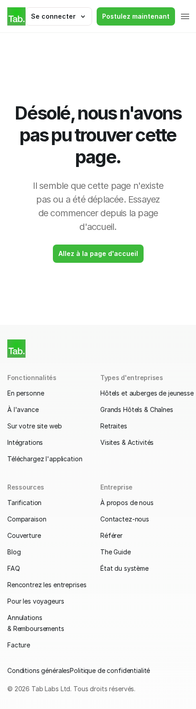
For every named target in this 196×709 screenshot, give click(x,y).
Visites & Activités (127, 442)
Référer (111, 535)
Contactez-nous (124, 519)
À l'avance (23, 409)
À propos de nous (127, 502)
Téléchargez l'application (45, 459)
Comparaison (26, 519)
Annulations (24, 617)
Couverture (24, 535)
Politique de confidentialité (110, 670)
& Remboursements (35, 628)
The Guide (115, 552)
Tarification (24, 502)
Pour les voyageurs (35, 601)
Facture (18, 645)
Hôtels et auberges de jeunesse (147, 393)
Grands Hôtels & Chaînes (136, 409)
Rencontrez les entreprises (46, 585)
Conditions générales (38, 670)
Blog (14, 552)
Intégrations (25, 442)
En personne (25, 393)
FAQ (13, 568)
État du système (124, 568)
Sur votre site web (34, 426)
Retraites (113, 426)
